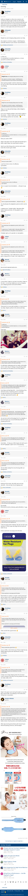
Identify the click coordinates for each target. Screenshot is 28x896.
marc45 (5, 863)
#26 (26, 642)
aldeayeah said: (5, 74)
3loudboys (4, 8)
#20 (26, 457)
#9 (26, 196)
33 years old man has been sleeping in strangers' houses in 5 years (15, 849)
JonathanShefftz (7, 868)
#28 (26, 689)
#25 (26, 613)
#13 (26, 279)
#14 (26, 296)
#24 (26, 583)
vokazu (5, 851)
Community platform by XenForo (12, 894)
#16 (26, 356)
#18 (26, 406)
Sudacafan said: (5, 131)
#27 (26, 664)
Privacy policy (17, 890)
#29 (26, 703)
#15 (26, 319)
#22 (26, 496)
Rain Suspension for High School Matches (15, 867)
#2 (26, 35)
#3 (26, 54)
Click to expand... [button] (14, 628)
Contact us (3, 890)
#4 (26, 71)
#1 (26, 16)
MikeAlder (6, 876)
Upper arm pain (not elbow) (11, 856)
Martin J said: (4, 299)
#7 (26, 156)
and (8, 45)
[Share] (25, 17)
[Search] (26, 1)
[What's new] (23, 1)
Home (2, 892)
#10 (26, 220)
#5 (26, 97)
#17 (26, 380)
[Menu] (2, 1)
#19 (26, 433)
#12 (26, 265)
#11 (26, 241)
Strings (9, 876)
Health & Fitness (12, 857)
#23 (26, 515)
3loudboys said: (5, 159)
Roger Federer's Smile (10, 861)
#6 (26, 128)
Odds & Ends (9, 851)
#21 (26, 481)
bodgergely (6, 857)
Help (22, 890)
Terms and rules (10, 890)
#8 (26, 177)
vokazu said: (4, 585)
